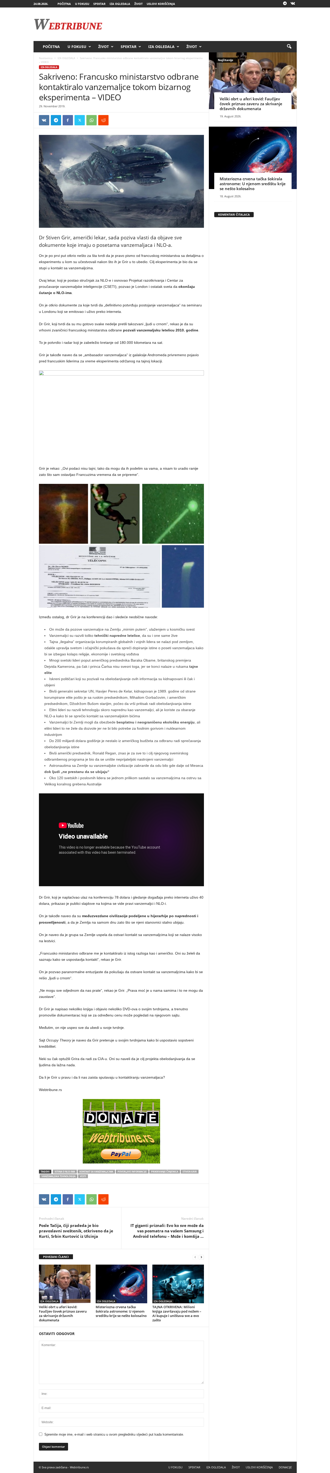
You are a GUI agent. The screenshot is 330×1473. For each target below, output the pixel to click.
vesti (83, 1176)
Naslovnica (46, 58)
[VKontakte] (293, 3)
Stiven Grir (190, 1171)
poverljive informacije (132, 1171)
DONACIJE (285, 1467)
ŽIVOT (138, 4)
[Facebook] (68, 120)
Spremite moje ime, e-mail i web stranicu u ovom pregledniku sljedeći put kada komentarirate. (114, 1434)
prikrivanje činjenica (164, 1171)
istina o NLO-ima (65, 1171)
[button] (289, 46)
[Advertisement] (203, 24)
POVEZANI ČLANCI (56, 1257)
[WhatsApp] (91, 120)
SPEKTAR (99, 4)
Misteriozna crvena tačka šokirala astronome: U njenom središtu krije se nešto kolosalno (121, 1311)
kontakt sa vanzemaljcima (96, 1171)
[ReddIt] (103, 120)
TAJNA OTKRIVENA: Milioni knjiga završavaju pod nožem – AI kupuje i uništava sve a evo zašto (176, 1313)
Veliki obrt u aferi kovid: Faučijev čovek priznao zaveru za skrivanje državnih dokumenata (63, 1313)
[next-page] (201, 1257)
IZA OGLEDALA (120, 4)
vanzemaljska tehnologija (59, 1176)
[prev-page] (195, 1257)
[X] (80, 120)
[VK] (44, 120)
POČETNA (64, 4)
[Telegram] (285, 3)
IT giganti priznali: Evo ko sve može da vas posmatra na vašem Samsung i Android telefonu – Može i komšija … (167, 1231)
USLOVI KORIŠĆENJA (161, 4)
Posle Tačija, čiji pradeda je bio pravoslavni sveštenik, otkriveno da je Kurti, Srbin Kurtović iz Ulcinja (76, 1231)
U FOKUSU (82, 4)
